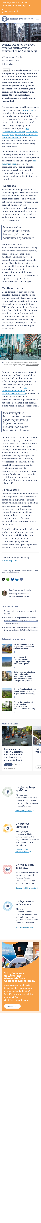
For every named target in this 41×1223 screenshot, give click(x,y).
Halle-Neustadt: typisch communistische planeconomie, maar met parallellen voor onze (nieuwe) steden (24, 676)
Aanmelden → (12, 1006)
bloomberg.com (9, 560)
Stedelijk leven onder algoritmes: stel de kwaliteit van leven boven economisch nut (14, 754)
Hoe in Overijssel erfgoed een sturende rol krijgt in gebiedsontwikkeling (25, 691)
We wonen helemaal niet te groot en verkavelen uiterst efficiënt (24, 646)
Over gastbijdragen (23, 811)
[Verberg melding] (36, 7)
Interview (18, 765)
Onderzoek (6, 70)
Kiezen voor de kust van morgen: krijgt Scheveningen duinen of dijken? (23, 660)
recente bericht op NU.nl (14, 393)
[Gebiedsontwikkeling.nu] (17, 19)
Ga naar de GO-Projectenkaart (22, 851)
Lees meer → (9, 11)
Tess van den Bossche (13, 57)
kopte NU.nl (28, 110)
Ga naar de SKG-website (25, 888)
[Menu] (37, 19)
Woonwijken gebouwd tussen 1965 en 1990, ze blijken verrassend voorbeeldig (24, 705)
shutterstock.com (32, 365)
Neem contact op (23, 927)
